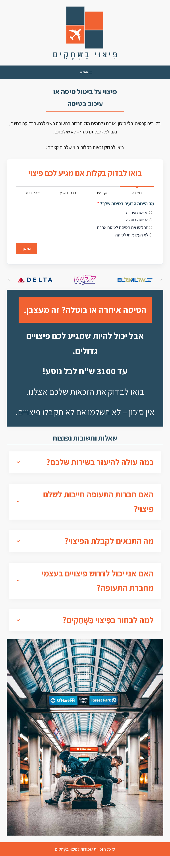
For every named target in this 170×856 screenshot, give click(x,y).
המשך (26, 248)
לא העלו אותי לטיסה (131, 235)
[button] (9, 279)
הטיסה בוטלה (137, 220)
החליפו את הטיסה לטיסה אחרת (122, 227)
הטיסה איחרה (137, 212)
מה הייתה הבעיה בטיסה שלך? (125, 204)
